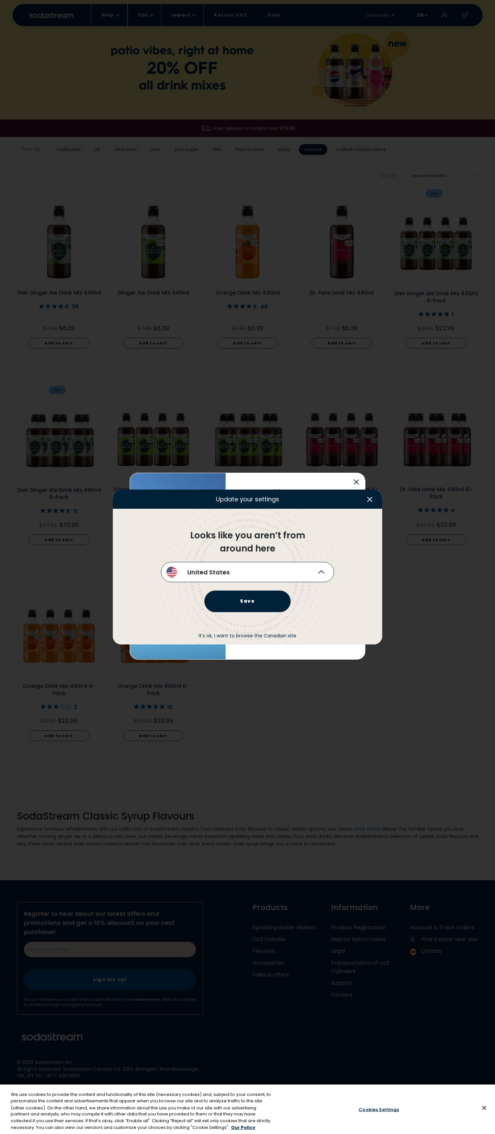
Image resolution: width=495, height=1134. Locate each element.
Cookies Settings (379, 1109)
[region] (247, 1109)
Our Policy (243, 1127)
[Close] (484, 1108)
